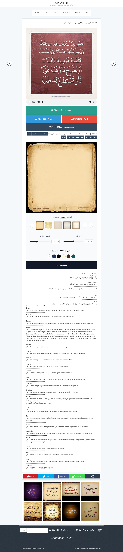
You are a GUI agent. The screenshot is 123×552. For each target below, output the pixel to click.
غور (73, 137)
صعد (82, 137)
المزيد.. (64, 137)
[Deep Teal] (73, 256)
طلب (77, 137)
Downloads (66, 13)
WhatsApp (78, 476)
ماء (69, 137)
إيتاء (39, 134)
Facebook (62, 476)
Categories (57, 537)
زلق (87, 137)
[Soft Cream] (64, 256)
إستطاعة (44, 134)
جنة (29, 134)
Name (46, 13)
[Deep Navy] (54, 256)
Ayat (69, 537)
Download (63, 265)
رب (91, 137)
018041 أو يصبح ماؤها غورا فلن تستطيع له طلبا (80, 23)
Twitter (47, 476)
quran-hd (87, 548)
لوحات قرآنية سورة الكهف (58, 134)
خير (95, 137)
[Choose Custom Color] (49, 256)
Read (87, 13)
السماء (34, 134)
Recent (37, 13)
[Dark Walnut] (68, 256)
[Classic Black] (59, 256)
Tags (99, 529)
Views (56, 13)
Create (77, 13)
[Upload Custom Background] (91, 225)
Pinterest (31, 476)
